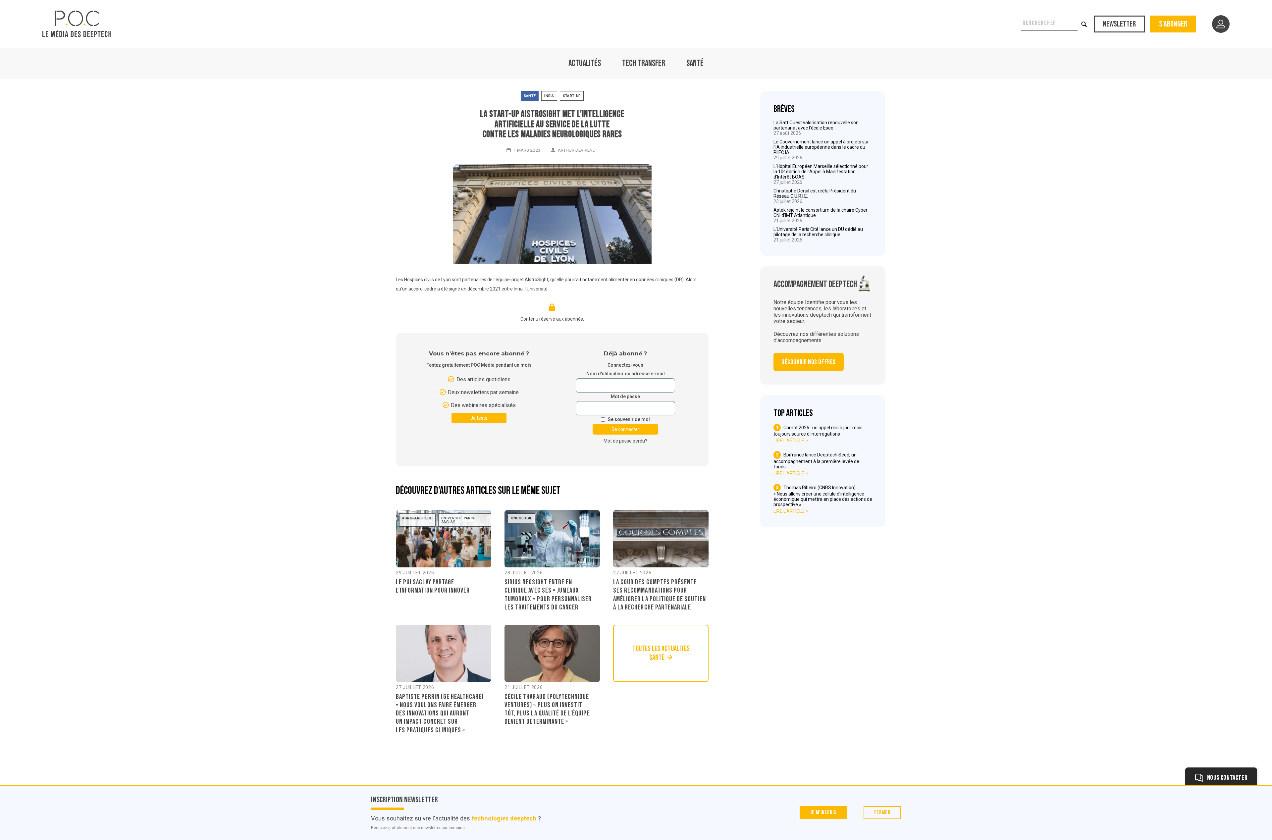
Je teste (479, 418)
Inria (549, 96)
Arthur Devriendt (578, 150)
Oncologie (521, 518)
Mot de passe (625, 396)
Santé (695, 63)
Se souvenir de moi (629, 419)
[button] (1084, 24)
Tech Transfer (643, 63)
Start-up (572, 96)
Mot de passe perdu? (625, 441)
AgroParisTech (417, 518)
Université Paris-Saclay (458, 520)
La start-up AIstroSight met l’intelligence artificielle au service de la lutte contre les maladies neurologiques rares (552, 124)
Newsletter (1119, 24)
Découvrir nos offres (808, 362)
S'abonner (1173, 24)
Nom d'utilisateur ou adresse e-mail (625, 373)
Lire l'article (788, 440)
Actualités (584, 63)
